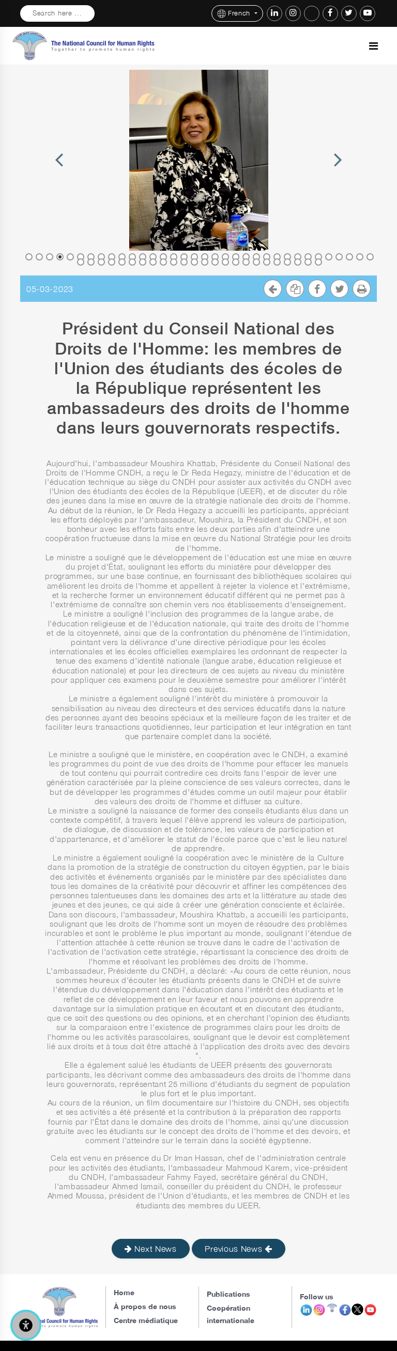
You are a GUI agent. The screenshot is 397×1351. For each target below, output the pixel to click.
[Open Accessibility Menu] (25, 1325)
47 (204, 262)
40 (132, 262)
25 (277, 256)
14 (163, 256)
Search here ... (57, 13)
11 (132, 256)
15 (173, 256)
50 (235, 262)
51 (246, 262)
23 (256, 256)
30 (328, 256)
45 (184, 262)
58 (318, 262)
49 (225, 262)
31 (339, 256)
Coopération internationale (230, 1314)
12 (142, 256)
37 (101, 262)
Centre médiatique (146, 1320)
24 (266, 256)
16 (184, 256)
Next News (154, 1248)
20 (225, 256)
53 (266, 262)
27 (297, 256)
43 (163, 262)
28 (308, 256)
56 (297, 262)
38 (111, 262)
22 (246, 256)
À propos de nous (145, 1306)
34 (370, 256)
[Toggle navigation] (373, 46)
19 (215, 256)
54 (277, 262)
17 (194, 256)
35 (80, 262)
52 (256, 262)
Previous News (235, 1248)
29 (318, 256)
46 (194, 262)
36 (91, 262)
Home (124, 1292)
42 (153, 262)
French (240, 13)
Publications (228, 1293)
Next (338, 172)
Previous (59, 172)
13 (153, 256)
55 (287, 262)
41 (142, 262)
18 (204, 256)
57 (308, 262)
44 (173, 262)
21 (235, 256)
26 (287, 256)
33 (359, 256)
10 (122, 256)
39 (122, 262)
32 (349, 256)
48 (215, 262)
